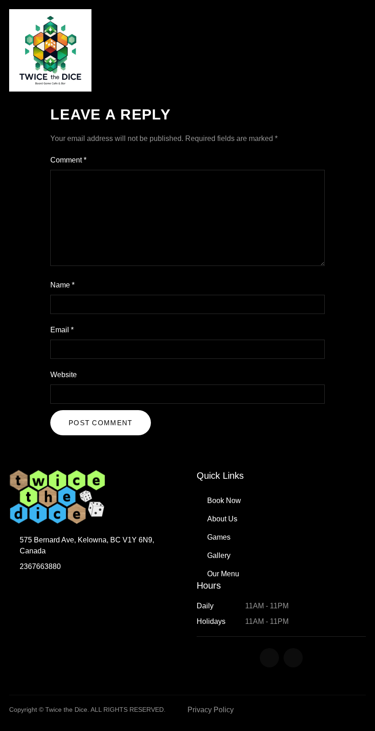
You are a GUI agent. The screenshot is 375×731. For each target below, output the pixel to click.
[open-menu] (361, 50)
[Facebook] (269, 657)
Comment (68, 160)
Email (62, 330)
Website (63, 375)
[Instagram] (293, 657)
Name (62, 285)
